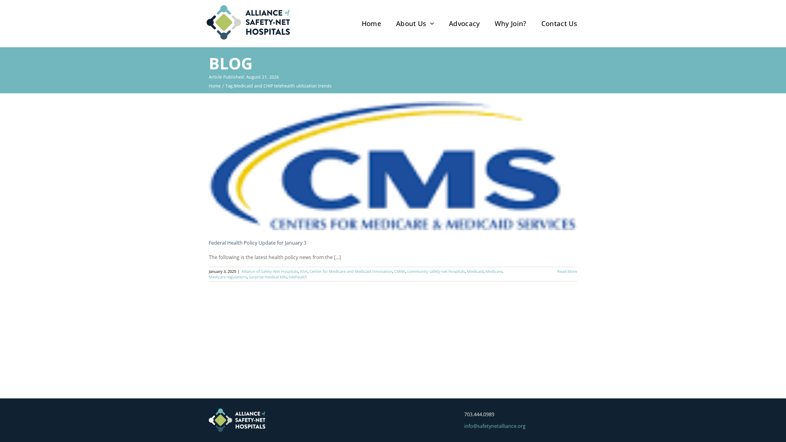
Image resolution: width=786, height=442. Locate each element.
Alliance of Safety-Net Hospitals (269, 271)
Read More (567, 271)
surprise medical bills (268, 277)
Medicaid (475, 271)
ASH (304, 271)
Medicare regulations (228, 277)
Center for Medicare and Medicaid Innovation (350, 271)
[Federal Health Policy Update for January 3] (393, 165)
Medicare (493, 271)
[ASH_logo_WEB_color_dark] (248, 7)
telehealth (298, 277)
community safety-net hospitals (436, 271)
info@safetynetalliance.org (495, 426)
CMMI (399, 271)
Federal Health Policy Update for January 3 (257, 242)
